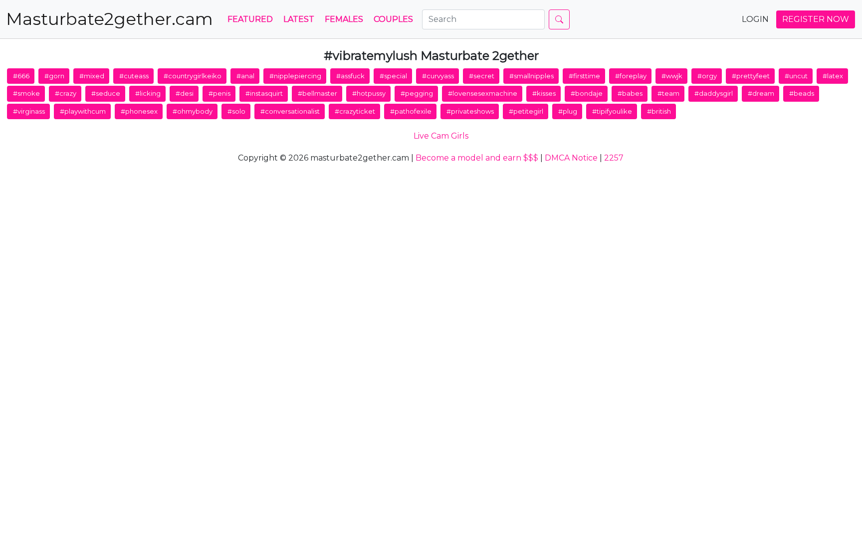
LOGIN (755, 19)
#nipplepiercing (295, 76)
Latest (298, 19)
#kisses (544, 93)
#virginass (29, 111)
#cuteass (134, 76)
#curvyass (438, 76)
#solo (236, 111)
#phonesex (139, 111)
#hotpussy (369, 93)
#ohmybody (193, 111)
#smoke (26, 93)
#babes (630, 93)
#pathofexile (410, 111)
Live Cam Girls (441, 136)
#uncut (796, 76)
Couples (393, 19)
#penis (219, 93)
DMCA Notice (571, 158)
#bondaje (587, 93)
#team (668, 93)
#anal (245, 76)
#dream (761, 93)
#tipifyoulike (612, 111)
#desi (185, 93)
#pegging (417, 93)
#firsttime (584, 76)
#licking (148, 93)
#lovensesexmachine (482, 93)
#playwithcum (83, 111)
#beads (801, 93)
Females (344, 19)
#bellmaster (317, 93)
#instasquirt (264, 93)
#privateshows (470, 111)
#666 (21, 76)
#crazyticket (355, 111)
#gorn (54, 76)
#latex (833, 76)
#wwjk (671, 76)
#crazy (65, 93)
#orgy (707, 76)
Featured (250, 19)
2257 (614, 158)
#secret (481, 76)
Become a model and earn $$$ (477, 158)
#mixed (91, 76)
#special (393, 76)
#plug (567, 111)
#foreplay (630, 76)
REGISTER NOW (815, 19)
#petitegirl (526, 111)
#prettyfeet (751, 76)
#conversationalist (290, 111)
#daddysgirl (713, 93)
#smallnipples (531, 76)
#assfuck (350, 76)
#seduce (105, 93)
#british (659, 111)
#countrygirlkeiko (192, 76)
